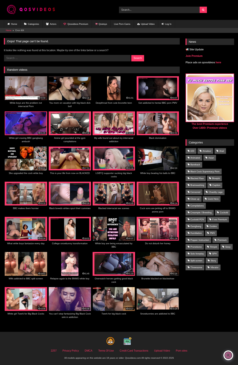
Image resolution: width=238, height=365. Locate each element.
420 (192, 151)
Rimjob (213, 246)
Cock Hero (213, 199)
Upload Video (148, 24)
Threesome (196, 267)
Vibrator (214, 267)
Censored (195, 192)
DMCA (88, 350)
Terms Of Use (106, 350)
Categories (33, 24)
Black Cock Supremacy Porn (205, 171)
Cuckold (224, 212)
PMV (212, 233)
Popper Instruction (199, 240)
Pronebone (196, 246)
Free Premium (219, 219)
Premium (222, 240)
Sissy (228, 246)
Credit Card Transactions (134, 350)
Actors (53, 24)
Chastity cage (216, 192)
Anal (221, 151)
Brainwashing (197, 185)
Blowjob (216, 178)
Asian (211, 157)
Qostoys (103, 24)
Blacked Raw (197, 178)
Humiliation (196, 233)
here (218, 62)
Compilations (197, 205)
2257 (54, 350)
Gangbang (195, 226)
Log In (168, 24)
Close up (194, 199)
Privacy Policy (70, 350)
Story (213, 260)
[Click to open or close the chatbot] (228, 355)
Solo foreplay (197, 253)
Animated (195, 157)
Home (14, 24)
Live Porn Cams (122, 24)
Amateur (207, 151)
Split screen (196, 260)
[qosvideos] (32, 10)
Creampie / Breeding (201, 212)
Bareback (195, 164)
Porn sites (181, 350)
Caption (216, 185)
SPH (214, 253)
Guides (213, 226)
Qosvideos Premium (78, 24)
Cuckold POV (197, 219)
